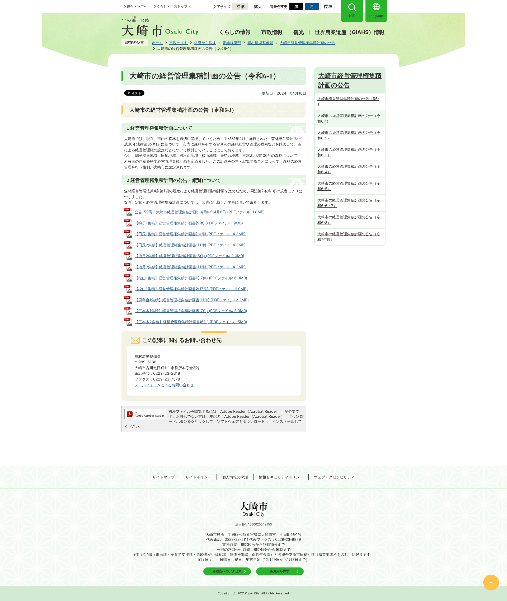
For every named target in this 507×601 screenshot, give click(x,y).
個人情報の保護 (235, 477)
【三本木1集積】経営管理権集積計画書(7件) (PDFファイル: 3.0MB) (191, 310)
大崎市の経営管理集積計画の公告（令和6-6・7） (348, 203)
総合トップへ (137, 6)
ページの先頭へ (491, 582)
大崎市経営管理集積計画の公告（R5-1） (348, 101)
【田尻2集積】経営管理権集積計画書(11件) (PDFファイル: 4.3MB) (190, 245)
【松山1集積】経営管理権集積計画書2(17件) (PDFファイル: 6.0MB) (191, 289)
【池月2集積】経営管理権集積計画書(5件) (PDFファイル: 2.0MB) (189, 255)
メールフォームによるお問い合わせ (164, 385)
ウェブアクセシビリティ (334, 477)
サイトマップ (163, 477)
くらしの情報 (235, 32)
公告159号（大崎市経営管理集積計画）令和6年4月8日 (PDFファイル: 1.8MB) (200, 212)
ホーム (157, 42)
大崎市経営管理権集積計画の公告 (307, 42)
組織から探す (205, 42)
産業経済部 (232, 42)
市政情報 (272, 32)
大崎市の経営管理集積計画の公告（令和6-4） (348, 169)
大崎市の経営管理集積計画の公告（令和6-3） (348, 152)
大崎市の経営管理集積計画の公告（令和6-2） (348, 135)
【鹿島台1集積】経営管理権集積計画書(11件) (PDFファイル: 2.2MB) (192, 300)
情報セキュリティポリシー (281, 477)
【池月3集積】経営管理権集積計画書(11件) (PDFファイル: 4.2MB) (190, 267)
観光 (298, 32)
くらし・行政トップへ (174, 6)
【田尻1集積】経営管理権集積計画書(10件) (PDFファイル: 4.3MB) (190, 234)
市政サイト (178, 42)
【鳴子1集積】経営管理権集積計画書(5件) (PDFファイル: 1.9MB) (189, 223)
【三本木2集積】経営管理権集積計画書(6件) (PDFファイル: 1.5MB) (191, 322)
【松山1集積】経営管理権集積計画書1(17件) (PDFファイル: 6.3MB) (191, 278)
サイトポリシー (198, 477)
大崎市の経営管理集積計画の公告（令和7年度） (348, 237)
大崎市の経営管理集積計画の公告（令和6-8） (348, 220)
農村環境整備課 (260, 42)
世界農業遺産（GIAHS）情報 (349, 32)
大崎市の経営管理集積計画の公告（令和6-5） (348, 186)
